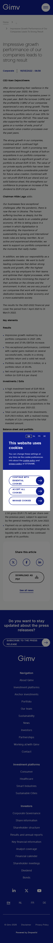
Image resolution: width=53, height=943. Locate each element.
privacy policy (15, 464)
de (44, 436)
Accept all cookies (19, 491)
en (29, 436)
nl (34, 436)
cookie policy (29, 461)
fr (39, 436)
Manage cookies (22, 501)
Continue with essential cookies (21, 480)
